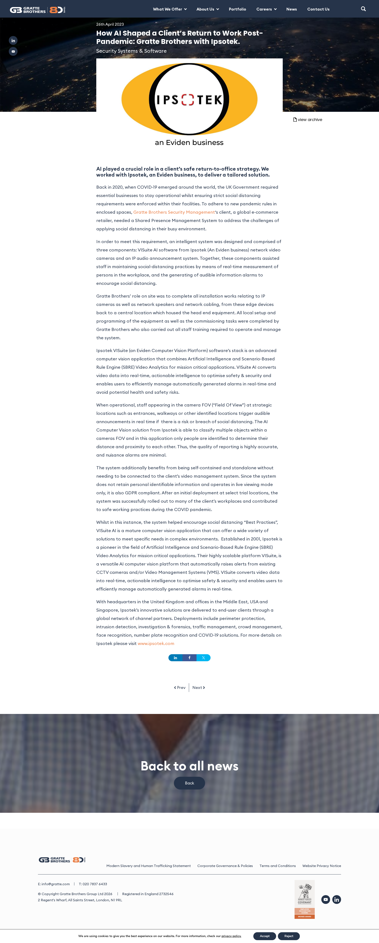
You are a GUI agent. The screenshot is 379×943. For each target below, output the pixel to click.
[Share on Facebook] (189, 657)
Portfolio (237, 9)
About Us (205, 9)
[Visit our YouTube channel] (325, 899)
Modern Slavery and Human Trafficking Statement (148, 866)
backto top (361, 925)
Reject (288, 936)
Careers (264, 9)
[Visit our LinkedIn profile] (336, 899)
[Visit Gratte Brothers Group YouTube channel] (13, 51)
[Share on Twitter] (204, 657)
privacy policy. (231, 936)
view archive (310, 119)
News (291, 9)
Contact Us (318, 9)
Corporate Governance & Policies (225, 866)
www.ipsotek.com (156, 643)
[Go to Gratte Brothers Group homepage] (33, 9)
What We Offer (167, 9)
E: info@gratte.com (54, 884)
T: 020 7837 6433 (93, 884)
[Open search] (363, 8)
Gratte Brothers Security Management (174, 212)
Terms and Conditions (277, 866)
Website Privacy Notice (321, 866)
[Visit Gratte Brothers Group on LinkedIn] (13, 40)
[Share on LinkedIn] (175, 657)
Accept (265, 936)
